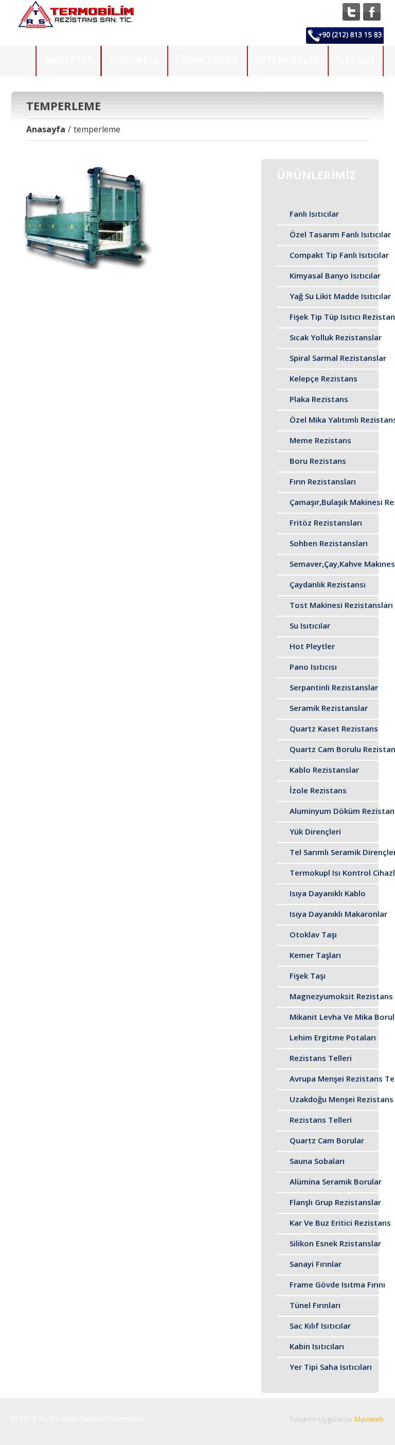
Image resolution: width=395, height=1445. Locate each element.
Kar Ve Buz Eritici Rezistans (340, 1222)
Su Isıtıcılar (310, 625)
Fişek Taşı (308, 975)
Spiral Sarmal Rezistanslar (338, 358)
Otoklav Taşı (313, 934)
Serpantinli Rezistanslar (334, 687)
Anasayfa (68, 60)
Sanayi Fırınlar (316, 1264)
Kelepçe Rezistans (323, 378)
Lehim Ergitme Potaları (333, 1037)
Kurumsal (134, 60)
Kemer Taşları (315, 955)
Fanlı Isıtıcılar (314, 213)
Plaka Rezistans (319, 399)
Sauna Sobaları (317, 1161)
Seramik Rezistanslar (329, 708)
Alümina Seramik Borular (336, 1181)
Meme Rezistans (320, 440)
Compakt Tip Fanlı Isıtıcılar (339, 255)
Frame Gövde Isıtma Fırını (337, 1284)
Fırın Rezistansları (323, 481)
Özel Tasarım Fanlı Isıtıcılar (340, 234)
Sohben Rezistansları (329, 543)
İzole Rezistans (318, 790)
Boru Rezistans (318, 461)
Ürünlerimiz (207, 60)
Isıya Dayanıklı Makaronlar (338, 914)
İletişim (355, 60)
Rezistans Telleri (321, 1058)
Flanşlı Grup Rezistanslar (335, 1202)
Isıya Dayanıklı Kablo (328, 893)
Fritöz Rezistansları (326, 522)
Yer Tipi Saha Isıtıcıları (331, 1367)
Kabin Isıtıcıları (317, 1346)
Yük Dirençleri (315, 831)
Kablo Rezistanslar (324, 769)
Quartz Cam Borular (327, 1140)
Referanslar (288, 60)
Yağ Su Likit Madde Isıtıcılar (340, 296)
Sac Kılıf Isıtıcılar (320, 1325)
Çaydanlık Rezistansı (328, 584)
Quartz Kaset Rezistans (334, 728)
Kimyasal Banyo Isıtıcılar (335, 275)
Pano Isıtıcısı (313, 666)
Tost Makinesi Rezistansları (341, 605)
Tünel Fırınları (315, 1305)
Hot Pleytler (312, 646)
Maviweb (369, 1419)
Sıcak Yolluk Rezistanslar (336, 337)
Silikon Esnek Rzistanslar (335, 1243)
